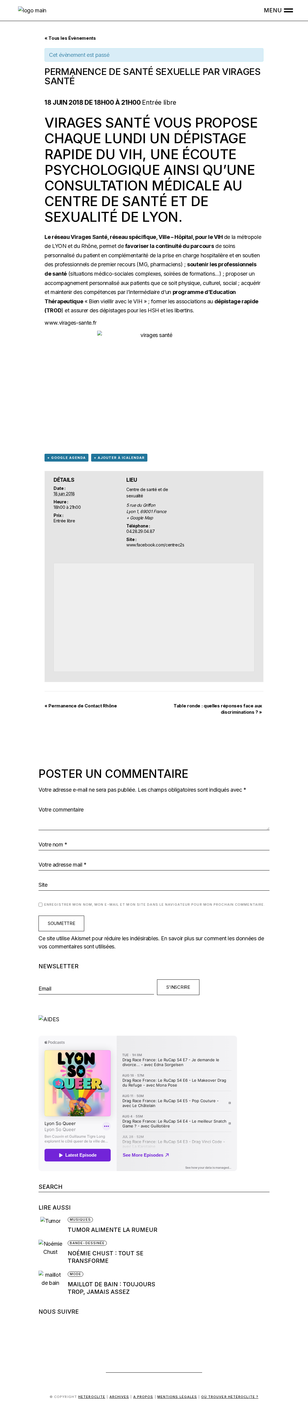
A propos (143, 1397)
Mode (75, 1274)
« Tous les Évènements (70, 38)
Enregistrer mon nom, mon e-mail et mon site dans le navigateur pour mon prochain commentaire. (154, 904)
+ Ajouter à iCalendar (119, 458)
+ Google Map (139, 517)
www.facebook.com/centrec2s (155, 544)
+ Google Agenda (66, 458)
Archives (119, 1397)
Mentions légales (177, 1397)
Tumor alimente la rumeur (112, 1229)
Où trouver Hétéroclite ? (229, 1397)
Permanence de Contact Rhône (81, 706)
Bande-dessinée (87, 1243)
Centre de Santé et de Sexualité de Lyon (126, 209)
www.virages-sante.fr (71, 323)
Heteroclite (91, 1397)
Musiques (80, 1219)
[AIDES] (154, 1019)
